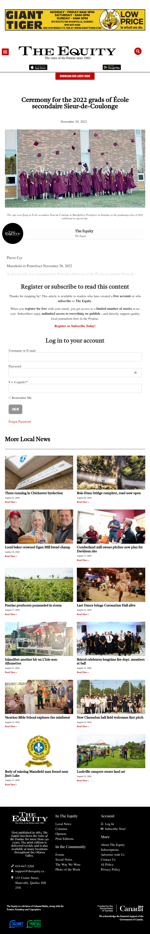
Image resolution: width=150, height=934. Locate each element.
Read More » (11, 501)
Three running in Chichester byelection (34, 493)
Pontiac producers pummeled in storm (33, 605)
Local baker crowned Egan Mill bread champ (37, 547)
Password (15, 366)
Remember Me (21, 397)
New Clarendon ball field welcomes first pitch (110, 717)
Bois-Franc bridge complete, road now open (109, 493)
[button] (5, 51)
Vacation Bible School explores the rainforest (37, 717)
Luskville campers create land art (101, 771)
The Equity (84, 231)
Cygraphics (35, 910)
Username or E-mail (22, 350)
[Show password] (136, 372)
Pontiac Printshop (16, 910)
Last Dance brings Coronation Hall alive (106, 605)
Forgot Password (20, 421)
